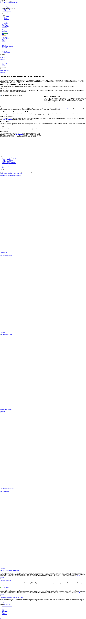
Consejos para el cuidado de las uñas (7, 160)
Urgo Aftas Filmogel (3, 57)
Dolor (5, 10)
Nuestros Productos (5, 616)
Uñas (3, 64)
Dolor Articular (4, 45)
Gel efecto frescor (5, 47)
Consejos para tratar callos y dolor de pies (8, 162)
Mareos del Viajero (5, 42)
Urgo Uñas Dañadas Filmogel (4, 70)
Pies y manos (6, 23)
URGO (1, 618)
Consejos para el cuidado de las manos (8, 166)
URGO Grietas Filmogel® (4, 566)
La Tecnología (9, 13)
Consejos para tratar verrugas (6, 159)
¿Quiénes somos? (6, 16)
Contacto (3, 613)
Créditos (3, 609)
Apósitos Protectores (5, 37)
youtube (8, 604)
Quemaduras (4, 39)
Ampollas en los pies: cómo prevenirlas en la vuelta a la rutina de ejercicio (11, 597)
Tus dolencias (9, 11)
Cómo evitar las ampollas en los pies (5, 580)
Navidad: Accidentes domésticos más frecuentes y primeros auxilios (10, 175)
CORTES (3, 40)
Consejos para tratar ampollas (6, 161)
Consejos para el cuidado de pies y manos (8, 157)
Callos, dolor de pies (5, 63)
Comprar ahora (2, 59)
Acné (3, 50)
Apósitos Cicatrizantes (5, 38)
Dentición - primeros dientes (6, 51)
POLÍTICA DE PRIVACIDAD (7, 606)
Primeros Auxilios (7, 9)
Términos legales (4, 607)
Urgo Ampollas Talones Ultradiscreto (6, 330)
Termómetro (4, 43)
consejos (4, 78)
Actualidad (5, 6)
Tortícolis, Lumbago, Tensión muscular (8, 46)
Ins (10, 604)
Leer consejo (2, 577)
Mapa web (3, 608)
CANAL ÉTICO (4, 614)
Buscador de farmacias (5, 26)
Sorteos (3, 610)
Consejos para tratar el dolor (6, 165)
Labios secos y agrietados (6, 52)
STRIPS (3, 41)
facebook (5, 604)
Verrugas (3, 65)
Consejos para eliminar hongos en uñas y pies (9, 158)
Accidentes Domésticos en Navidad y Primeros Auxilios (9, 2)
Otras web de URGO (5, 611)
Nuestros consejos (11, 12)
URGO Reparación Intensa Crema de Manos (7, 488)
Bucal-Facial (6, 22)
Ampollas (3, 62)
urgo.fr (3, 612)
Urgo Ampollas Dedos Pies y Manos (5, 409)
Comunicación (6, 7)
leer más (78, 575)
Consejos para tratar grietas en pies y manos (9, 163)
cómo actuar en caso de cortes (63, 108)
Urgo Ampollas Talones (3, 252)
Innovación (6, 5)
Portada (1, 78)
